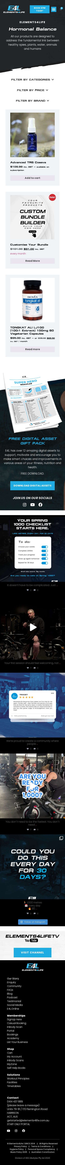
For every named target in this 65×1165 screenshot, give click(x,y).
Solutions (13, 1075)
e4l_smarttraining (31, 520)
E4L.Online (13, 1009)
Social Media (15, 1005)
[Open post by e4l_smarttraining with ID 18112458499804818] (32, 786)
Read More (32, 261)
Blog (9, 993)
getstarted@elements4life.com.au (28, 1120)
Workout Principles (18, 1078)
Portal (10, 1031)
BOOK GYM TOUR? (39, 9)
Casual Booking (16, 1023)
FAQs (10, 990)
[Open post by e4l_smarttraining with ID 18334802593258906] (32, 627)
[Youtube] (33, 505)
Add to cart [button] (32, 178)
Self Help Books (16, 1068)
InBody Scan (14, 1027)
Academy (13, 1038)
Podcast (12, 997)
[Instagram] (25, 505)
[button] (53, 9)
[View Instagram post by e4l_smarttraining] (62, 578)
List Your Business (17, 1042)
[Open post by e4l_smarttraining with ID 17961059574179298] (32, 866)
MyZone (12, 1064)
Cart (9, 1053)
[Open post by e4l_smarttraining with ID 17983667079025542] (32, 705)
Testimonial (14, 1001)
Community (14, 986)
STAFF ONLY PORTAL (18, 1124)
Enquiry (11, 982)
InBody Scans (15, 1060)
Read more (32, 349)
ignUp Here (15, 1019)
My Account (14, 1056)
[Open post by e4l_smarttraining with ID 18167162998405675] (32, 549)
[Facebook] (40, 505)
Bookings (12, 1034)
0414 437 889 (15, 1101)
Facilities (12, 1082)
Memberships (16, 1015)
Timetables (14, 1086)
